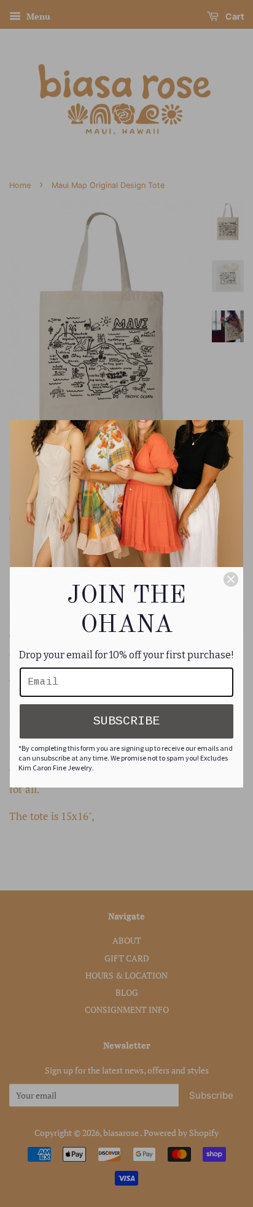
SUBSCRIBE (126, 721)
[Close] (231, 579)
